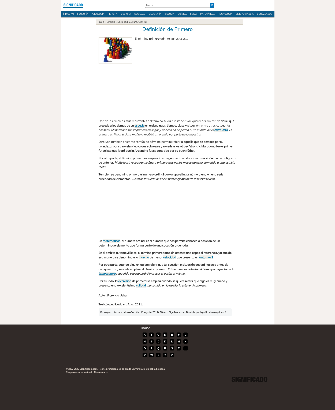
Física (193, 14)
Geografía (155, 14)
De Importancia (245, 14)
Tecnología (225, 14)
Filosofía (82, 14)
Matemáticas (207, 14)
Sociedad (139, 14)
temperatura (107, 273)
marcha (144, 257)
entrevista (221, 130)
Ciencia (142, 21)
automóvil (206, 257)
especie (139, 125)
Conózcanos (264, 14)
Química (182, 14)
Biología (169, 14)
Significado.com (73, 5)
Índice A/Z (68, 14)
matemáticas (111, 241)
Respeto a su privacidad (79, 372)
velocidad (169, 257)
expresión (124, 281)
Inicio (101, 21)
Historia (112, 14)
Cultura (126, 14)
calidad (141, 285)
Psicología (97, 14)
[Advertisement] (167, 89)
